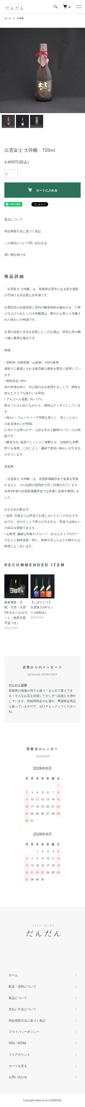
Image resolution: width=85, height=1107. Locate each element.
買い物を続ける (15, 254)
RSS (12, 1043)
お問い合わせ (18, 1077)
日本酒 (20, 18)
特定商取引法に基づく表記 (22, 231)
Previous (5, 70)
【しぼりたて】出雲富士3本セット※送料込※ (42, 607)
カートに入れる (47, 190)
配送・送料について (22, 986)
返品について (13, 219)
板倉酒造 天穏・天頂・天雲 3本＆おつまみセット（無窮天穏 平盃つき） (16, 612)
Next (80, 70)
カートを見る (18, 1065)
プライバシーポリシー (24, 1031)
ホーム (7, 18)
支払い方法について (22, 1009)
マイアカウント (19, 1054)
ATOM (21, 1043)
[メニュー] (78, 6)
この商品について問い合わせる (25, 243)
